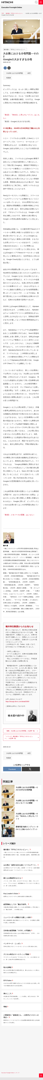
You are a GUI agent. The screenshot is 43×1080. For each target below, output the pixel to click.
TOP (3, 13)
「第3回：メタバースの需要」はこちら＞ (19, 515)
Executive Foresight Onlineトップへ (10, 1072)
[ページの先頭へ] (41, 1075)
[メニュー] (40, 2)
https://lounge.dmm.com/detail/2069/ (17, 701)
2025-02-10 (6, 62)
